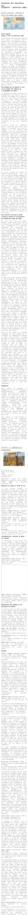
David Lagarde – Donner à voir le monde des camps (12, 14)
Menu (3, 6)
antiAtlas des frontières (12, 3)
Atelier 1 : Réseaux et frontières (11, 448)
